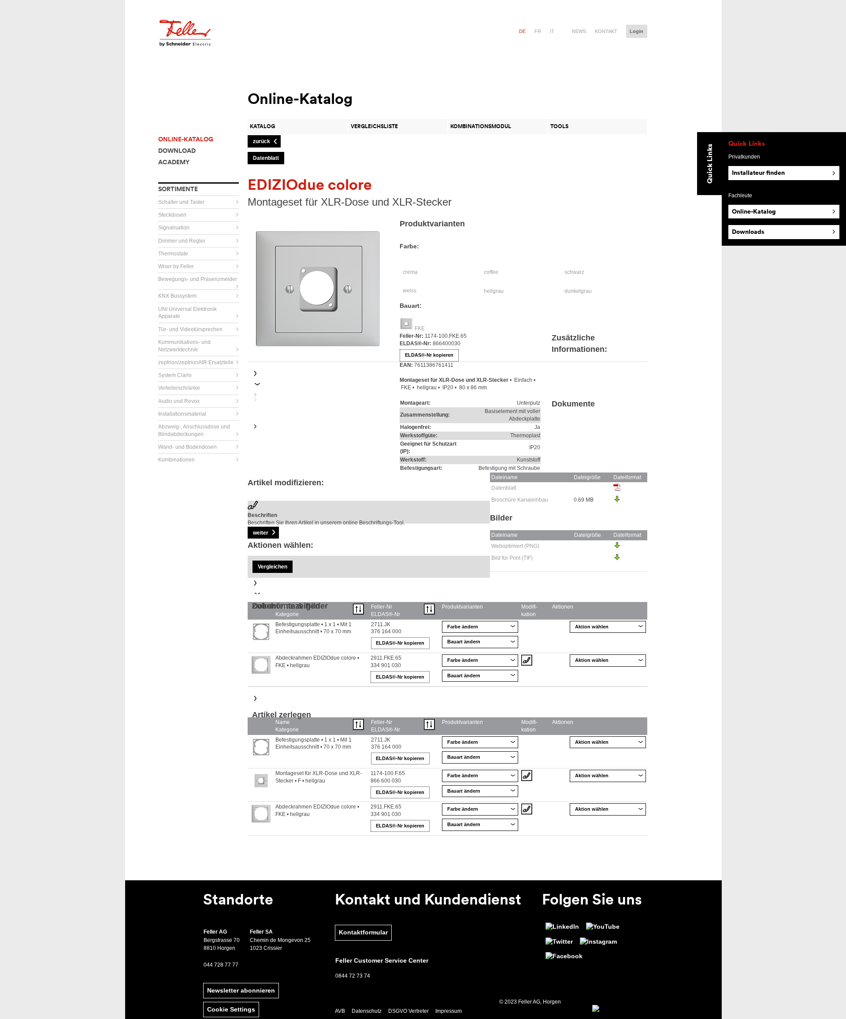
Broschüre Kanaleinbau (519, 500)
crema (410, 272)
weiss (409, 291)
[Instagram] (598, 941)
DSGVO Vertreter (408, 1011)
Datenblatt (503, 488)
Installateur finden (758, 172)
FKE (420, 328)
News (579, 31)
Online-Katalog (754, 211)
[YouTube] (603, 926)
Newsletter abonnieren (241, 990)
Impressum (448, 1011)
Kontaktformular (363, 932)
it (552, 31)
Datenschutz (367, 1011)
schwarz (574, 272)
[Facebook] (564, 956)
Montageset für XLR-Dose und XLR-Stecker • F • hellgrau (318, 777)
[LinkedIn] (562, 926)
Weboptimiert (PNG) (515, 546)
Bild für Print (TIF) (512, 558)
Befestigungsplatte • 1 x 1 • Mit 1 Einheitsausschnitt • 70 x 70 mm (313, 628)
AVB (340, 1011)
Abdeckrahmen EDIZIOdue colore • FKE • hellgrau (317, 661)
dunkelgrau (578, 291)
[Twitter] (559, 941)
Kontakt (606, 31)
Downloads (748, 231)
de (522, 31)
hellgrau (494, 291)
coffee (491, 272)
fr (537, 31)
